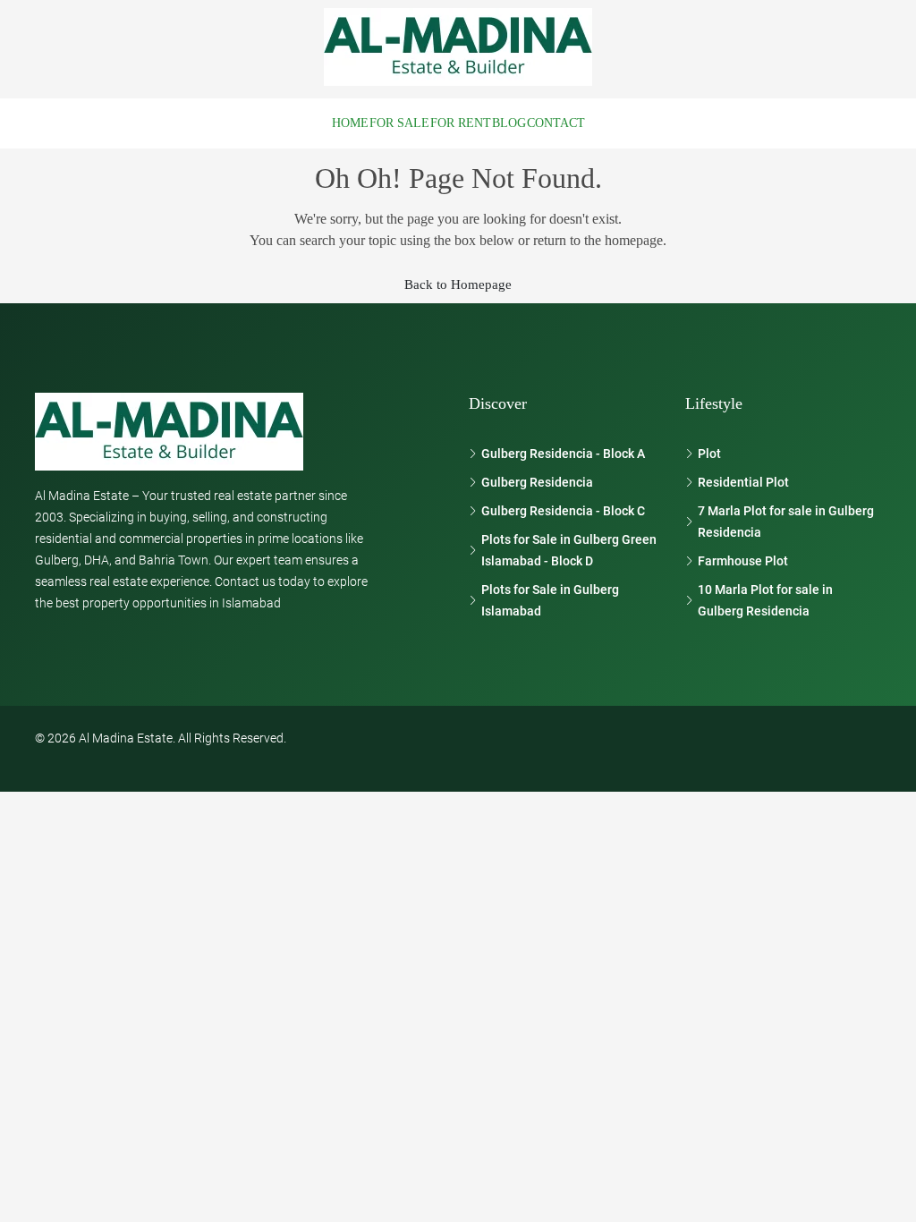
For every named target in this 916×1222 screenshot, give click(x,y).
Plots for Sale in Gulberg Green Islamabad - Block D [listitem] (569, 550)
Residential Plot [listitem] (743, 482)
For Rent (460, 123)
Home (350, 123)
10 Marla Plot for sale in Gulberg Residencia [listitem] (765, 600)
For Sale (399, 123)
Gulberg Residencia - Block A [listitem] (563, 453)
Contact (556, 123)
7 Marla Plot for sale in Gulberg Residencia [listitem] (786, 521)
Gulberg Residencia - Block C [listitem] (563, 511)
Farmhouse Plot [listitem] (743, 561)
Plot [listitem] (709, 453)
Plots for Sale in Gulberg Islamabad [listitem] (550, 600)
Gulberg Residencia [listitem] (537, 482)
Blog (509, 123)
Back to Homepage (458, 284)
